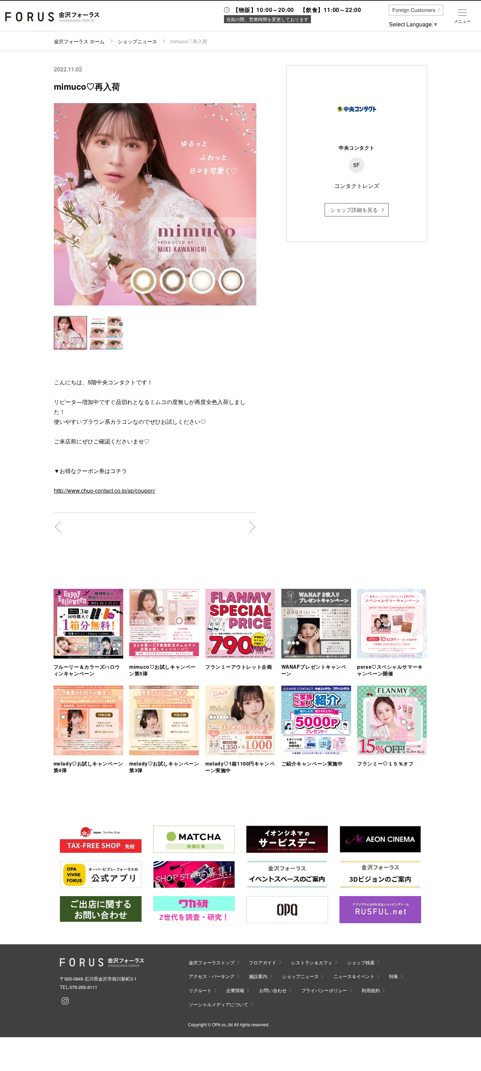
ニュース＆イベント (354, 976)
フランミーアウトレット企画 (238, 666)
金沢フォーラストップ (212, 962)
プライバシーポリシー (324, 990)
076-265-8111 (83, 987)
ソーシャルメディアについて (218, 1004)
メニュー (462, 21)
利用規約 (371, 990)
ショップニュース (137, 41)
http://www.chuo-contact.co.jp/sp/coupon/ (104, 490)
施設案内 (258, 976)
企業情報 (235, 990)
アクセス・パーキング (212, 976)
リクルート (200, 990)
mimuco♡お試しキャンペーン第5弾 (162, 670)
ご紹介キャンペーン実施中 (312, 763)
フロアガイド (262, 962)
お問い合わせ (273, 990)
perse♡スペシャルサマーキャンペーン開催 (390, 670)
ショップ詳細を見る (354, 209)
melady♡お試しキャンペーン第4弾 (88, 767)
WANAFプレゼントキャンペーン (313, 670)
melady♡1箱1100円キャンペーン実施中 (240, 767)
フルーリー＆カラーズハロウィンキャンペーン (87, 670)
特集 (393, 976)
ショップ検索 (361, 962)
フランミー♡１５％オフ (385, 763)
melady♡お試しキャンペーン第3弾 (164, 767)
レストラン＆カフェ (311, 962)
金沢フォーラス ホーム (79, 41)
